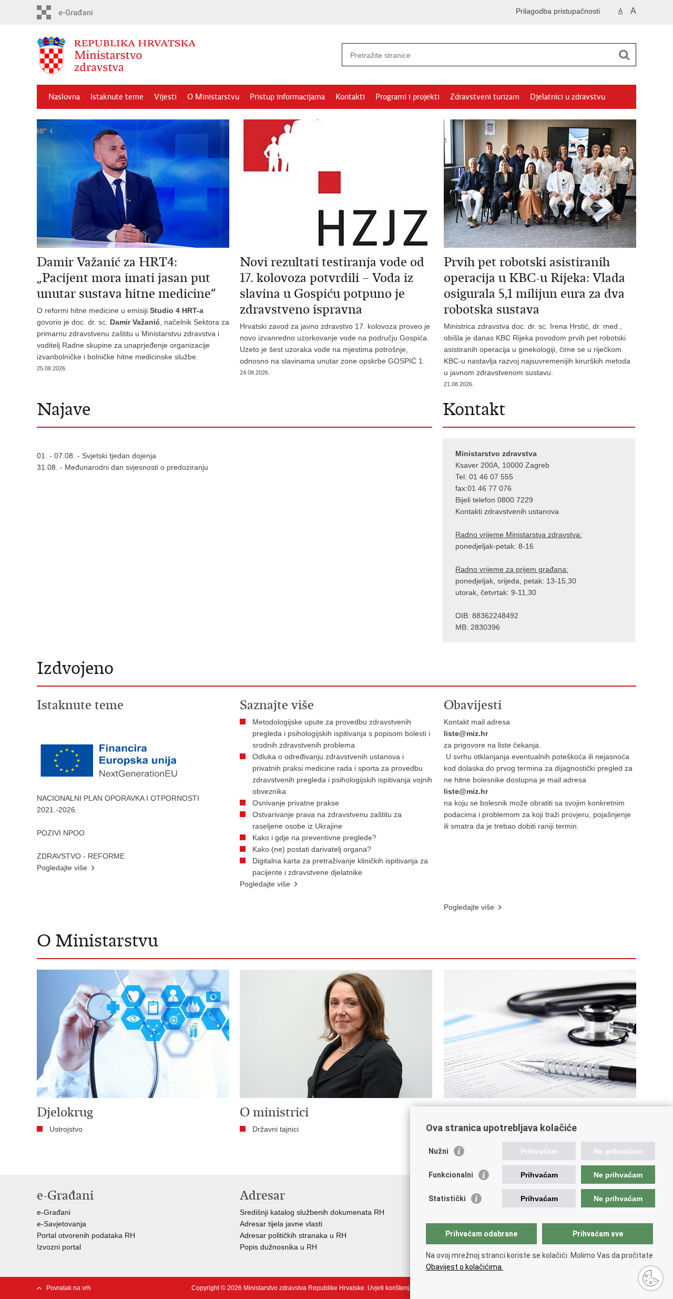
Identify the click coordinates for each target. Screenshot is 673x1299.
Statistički (447, 1198)
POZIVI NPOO (61, 833)
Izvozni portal (59, 1247)
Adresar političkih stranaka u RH (293, 1235)
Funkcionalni (451, 1175)
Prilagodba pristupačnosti (558, 11)
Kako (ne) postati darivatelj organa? (313, 849)
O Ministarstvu (213, 97)
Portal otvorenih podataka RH (86, 1235)
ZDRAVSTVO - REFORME (81, 856)
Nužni (438, 1151)
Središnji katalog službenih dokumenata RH (312, 1212)
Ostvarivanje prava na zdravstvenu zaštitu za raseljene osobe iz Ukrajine (327, 820)
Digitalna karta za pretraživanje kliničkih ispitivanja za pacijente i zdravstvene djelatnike (340, 867)
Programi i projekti (407, 97)
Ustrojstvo (66, 1129)
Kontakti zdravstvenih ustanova (507, 511)
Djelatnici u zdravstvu (567, 97)
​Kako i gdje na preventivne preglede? (316, 837)
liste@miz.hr (466, 733)
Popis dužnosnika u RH (278, 1247)
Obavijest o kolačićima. (464, 1267)
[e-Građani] (82, 12)
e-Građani (53, 1212)
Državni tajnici (275, 1129)
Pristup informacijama (287, 97)
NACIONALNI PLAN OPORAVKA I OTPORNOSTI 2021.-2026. (118, 804)
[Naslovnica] (186, 55)
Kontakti (350, 97)
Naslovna (64, 97)
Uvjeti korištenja (390, 1288)
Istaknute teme (117, 97)
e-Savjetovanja (61, 1224)
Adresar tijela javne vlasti (281, 1224)
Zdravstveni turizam (484, 97)
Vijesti (165, 97)
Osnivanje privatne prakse (295, 803)
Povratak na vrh (68, 1288)
